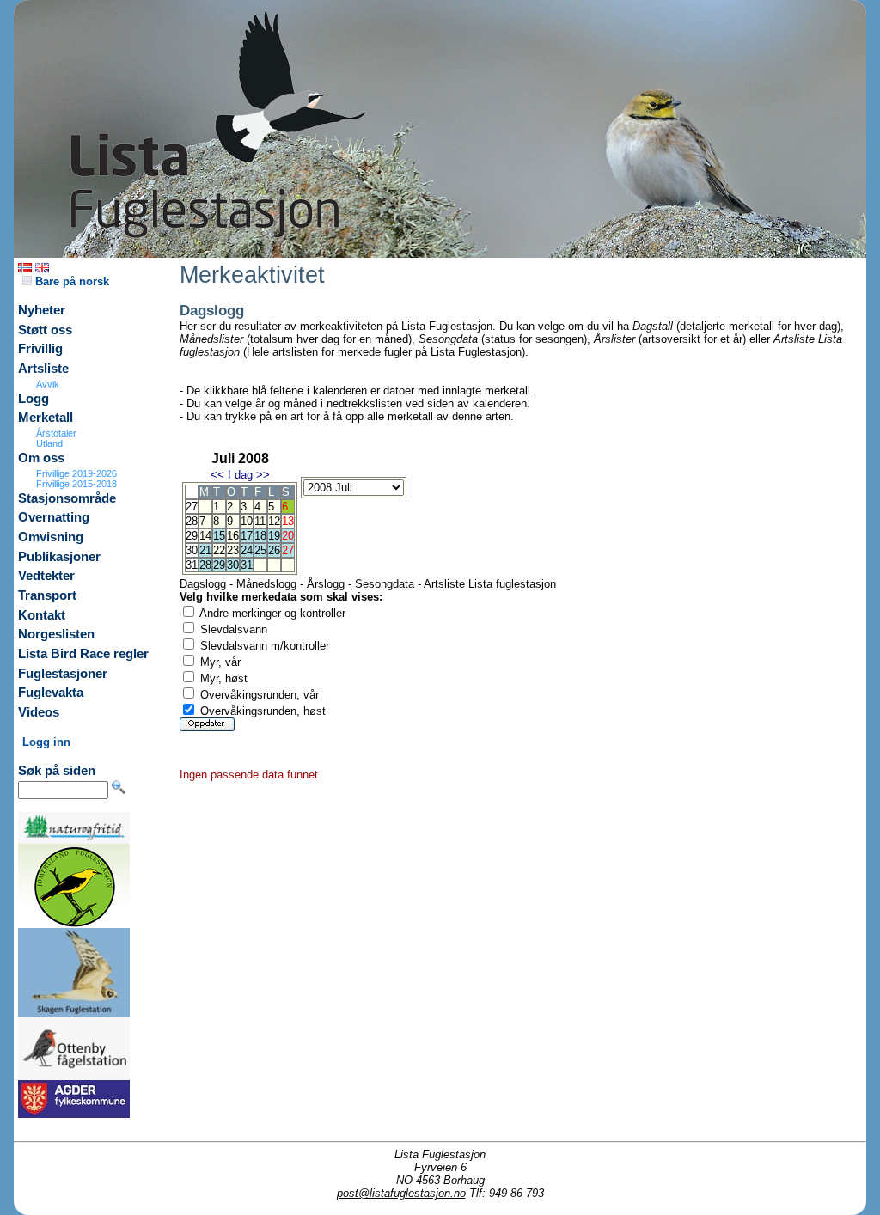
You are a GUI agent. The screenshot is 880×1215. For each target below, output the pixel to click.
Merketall (45, 417)
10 (247, 521)
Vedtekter (46, 576)
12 (274, 521)
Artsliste (43, 368)
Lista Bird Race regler (83, 654)
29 (219, 565)
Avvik (47, 384)
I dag (240, 474)
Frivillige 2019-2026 (76, 473)
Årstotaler (56, 433)
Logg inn (46, 742)
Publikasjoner (59, 557)
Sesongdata (384, 583)
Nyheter (41, 310)
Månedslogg (266, 583)
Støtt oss (45, 330)
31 (247, 565)
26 (274, 550)
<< (217, 474)
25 (260, 550)
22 (219, 550)
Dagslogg (203, 583)
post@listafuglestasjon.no (401, 1193)
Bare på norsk (70, 281)
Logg (33, 399)
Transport (47, 595)
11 (260, 521)
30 (233, 565)
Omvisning (50, 537)
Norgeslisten (56, 634)
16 (233, 535)
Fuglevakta (50, 692)
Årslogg (326, 583)
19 (274, 535)
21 (205, 550)
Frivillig (40, 349)
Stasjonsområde (67, 498)
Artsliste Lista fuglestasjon (490, 583)
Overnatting (53, 517)
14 (205, 535)
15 (219, 535)
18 (260, 535)
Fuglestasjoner (62, 674)
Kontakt (41, 615)
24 (247, 550)
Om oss (41, 458)
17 (247, 535)
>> (263, 474)
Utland (49, 443)
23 (233, 550)
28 (205, 565)
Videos (38, 712)
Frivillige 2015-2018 (76, 484)
